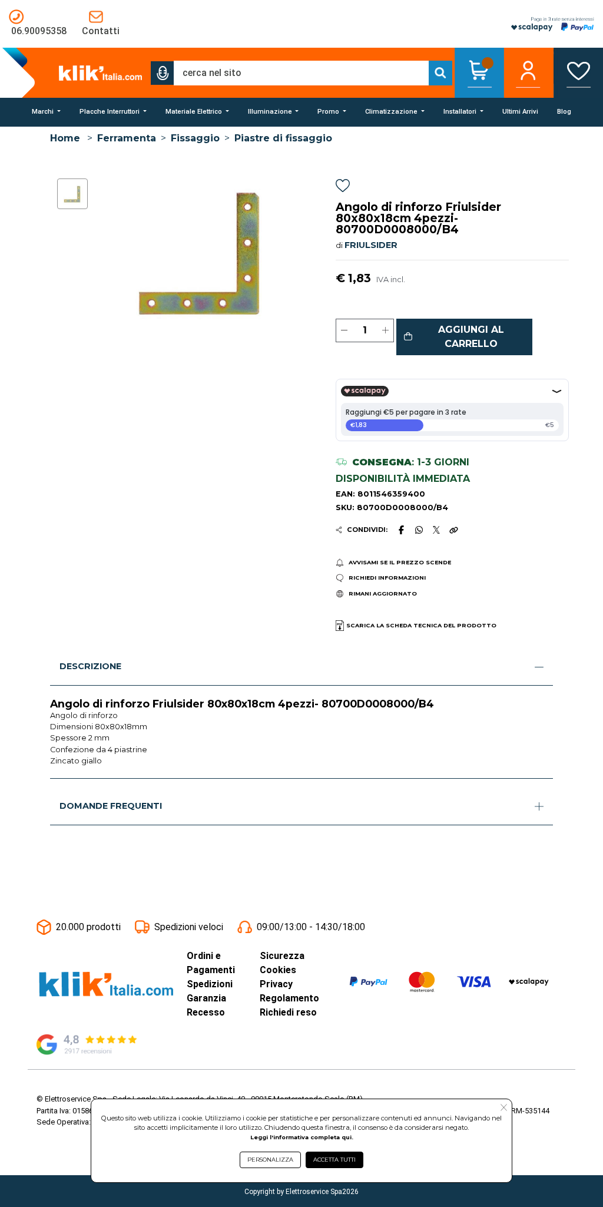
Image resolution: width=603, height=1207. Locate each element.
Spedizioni (210, 984)
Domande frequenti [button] (110, 806)
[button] (162, 73)
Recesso (206, 1012)
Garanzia (206, 998)
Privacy (276, 984)
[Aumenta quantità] (385, 330)
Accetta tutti (334, 1159)
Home (65, 138)
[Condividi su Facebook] (401, 529)
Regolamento (289, 998)
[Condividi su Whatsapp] (419, 529)
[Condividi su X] (436, 530)
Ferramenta (126, 138)
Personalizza (270, 1159)
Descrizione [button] (90, 666)
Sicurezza (282, 955)
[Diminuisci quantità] (344, 330)
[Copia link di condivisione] (453, 529)
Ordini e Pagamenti (211, 962)
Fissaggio (195, 138)
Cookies (278, 969)
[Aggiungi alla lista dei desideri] (343, 187)
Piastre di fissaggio (283, 138)
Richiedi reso (288, 1012)
